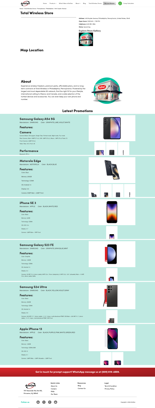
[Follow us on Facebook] (49, 402)
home (21, 8)
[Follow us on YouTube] (55, 402)
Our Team (54, 394)
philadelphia (49, 8)
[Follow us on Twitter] (44, 402)
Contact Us (82, 388)
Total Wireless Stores (30, 8)
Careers (54, 389)
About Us (54, 386)
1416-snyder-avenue (60, 8)
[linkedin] (38, 402)
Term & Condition (111, 386)
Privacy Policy (109, 389)
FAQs (52, 391)
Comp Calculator (128, 3)
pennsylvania (41, 8)
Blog (79, 385)
